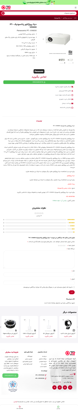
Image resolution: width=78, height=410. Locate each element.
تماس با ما (44, 364)
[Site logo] (6, 7)
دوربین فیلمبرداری (27, 361)
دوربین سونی (28, 359)
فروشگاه (29, 356)
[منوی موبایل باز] (76, 7)
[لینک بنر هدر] (39, 2)
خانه (75, 18)
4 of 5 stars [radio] (60, 245)
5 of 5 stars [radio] (58, 245)
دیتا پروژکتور (71, 176)
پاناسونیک (57, 18)
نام (73, 271)
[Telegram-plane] (54, 387)
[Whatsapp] (70, 387)
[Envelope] (65, 387)
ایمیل (72, 279)
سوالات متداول (43, 359)
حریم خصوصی (43, 361)
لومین (15, 402)
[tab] (39, 121)
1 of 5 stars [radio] (64, 245)
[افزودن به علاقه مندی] (63, 320)
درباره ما (44, 356)
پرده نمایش (71, 184)
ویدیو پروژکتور (67, 18)
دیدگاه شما (71, 249)
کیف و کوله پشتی (27, 364)
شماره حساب (43, 367)
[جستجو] (3, 13)
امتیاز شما (71, 245)
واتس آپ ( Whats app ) (59, 201)
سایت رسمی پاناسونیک (64, 188)
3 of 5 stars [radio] (61, 245)
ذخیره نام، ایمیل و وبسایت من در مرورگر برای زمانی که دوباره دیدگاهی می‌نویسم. (48, 287)
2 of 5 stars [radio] (63, 245)
